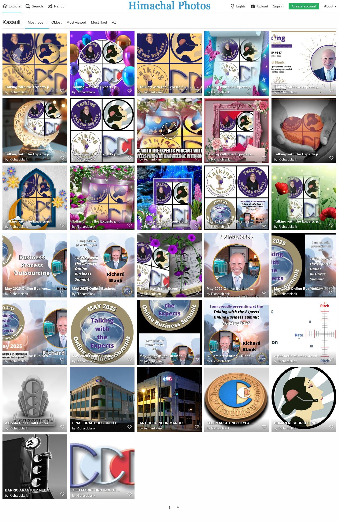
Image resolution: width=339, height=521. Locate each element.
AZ (114, 22)
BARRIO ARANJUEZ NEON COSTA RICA (29, 490)
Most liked (99, 22)
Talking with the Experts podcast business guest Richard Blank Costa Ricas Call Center (96, 221)
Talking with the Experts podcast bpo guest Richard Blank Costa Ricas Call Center (163, 154)
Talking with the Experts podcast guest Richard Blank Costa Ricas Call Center (96, 154)
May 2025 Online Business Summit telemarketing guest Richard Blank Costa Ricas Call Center (29, 289)
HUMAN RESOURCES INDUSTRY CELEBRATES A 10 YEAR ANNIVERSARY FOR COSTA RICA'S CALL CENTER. (298, 423)
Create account (304, 6)
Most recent (37, 22)
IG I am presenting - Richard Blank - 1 (231, 356)
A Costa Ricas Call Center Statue (29, 423)
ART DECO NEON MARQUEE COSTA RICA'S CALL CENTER (163, 423)
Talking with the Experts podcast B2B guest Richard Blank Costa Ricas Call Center (163, 289)
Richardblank (18, 92)
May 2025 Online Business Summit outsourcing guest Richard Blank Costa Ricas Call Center (231, 289)
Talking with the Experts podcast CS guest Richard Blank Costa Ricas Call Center (29, 221)
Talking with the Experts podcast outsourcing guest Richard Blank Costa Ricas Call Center (231, 87)
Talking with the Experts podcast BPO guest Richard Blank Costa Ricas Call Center (163, 221)
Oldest (56, 22)
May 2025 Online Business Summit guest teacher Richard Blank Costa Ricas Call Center (231, 221)
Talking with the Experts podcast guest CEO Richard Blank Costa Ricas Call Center (29, 154)
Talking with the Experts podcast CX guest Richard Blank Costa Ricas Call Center (231, 154)
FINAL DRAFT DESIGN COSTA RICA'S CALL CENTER (96, 423)
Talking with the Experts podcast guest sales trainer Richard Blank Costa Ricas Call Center (96, 87)
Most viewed (76, 22)
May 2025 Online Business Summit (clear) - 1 (96, 356)
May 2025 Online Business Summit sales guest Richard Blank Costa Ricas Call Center (298, 289)
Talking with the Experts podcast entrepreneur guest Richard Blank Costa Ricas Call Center (298, 154)
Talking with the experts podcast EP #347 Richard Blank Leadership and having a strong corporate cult (298, 87)
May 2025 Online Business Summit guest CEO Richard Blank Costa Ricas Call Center (29, 356)
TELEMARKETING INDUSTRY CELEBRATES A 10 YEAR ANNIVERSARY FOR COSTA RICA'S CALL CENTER (96, 490)
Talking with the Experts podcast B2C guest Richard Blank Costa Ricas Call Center (298, 221)
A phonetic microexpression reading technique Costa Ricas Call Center (298, 356)
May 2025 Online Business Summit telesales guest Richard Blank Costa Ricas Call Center (96, 289)
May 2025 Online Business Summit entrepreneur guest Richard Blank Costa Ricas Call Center (163, 356)
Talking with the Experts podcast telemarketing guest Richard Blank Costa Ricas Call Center (29, 87)
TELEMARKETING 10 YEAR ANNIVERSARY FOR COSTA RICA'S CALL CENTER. (231, 423)
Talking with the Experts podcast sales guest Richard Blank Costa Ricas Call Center (163, 87)
